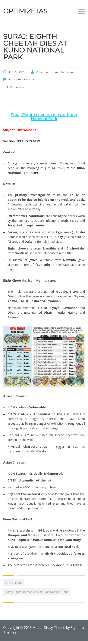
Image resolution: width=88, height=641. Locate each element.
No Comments (14, 87)
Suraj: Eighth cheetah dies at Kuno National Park (36, 592)
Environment (13, 583)
